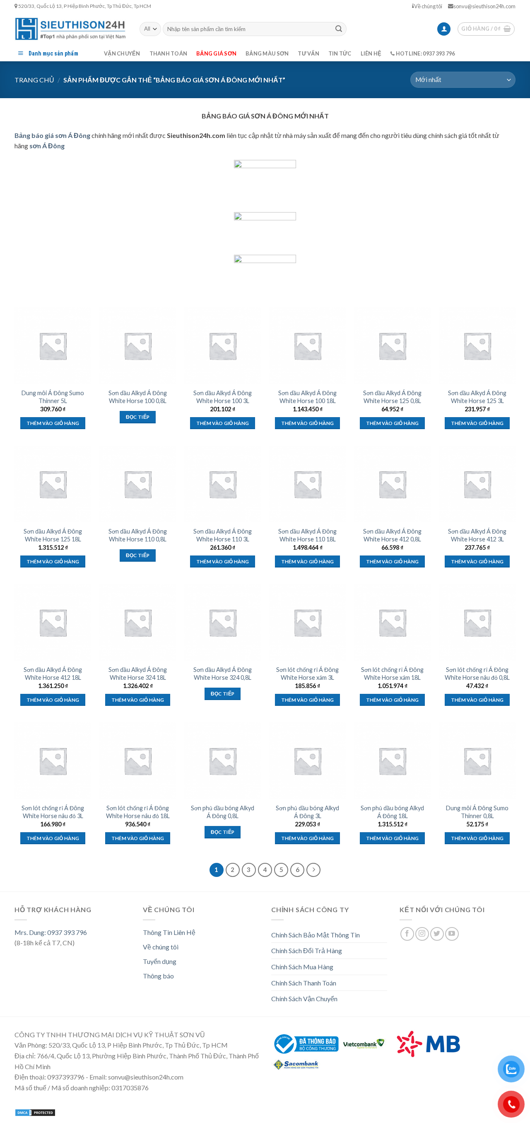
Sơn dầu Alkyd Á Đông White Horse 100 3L (222, 396)
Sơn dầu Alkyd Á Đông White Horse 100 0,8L (137, 396)
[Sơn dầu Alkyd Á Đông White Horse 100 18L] (307, 345)
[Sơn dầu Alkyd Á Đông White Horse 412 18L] (52, 622)
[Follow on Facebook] (407, 934)
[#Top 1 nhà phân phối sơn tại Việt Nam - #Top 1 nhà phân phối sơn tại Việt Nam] (70, 29)
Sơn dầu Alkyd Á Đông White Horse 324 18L (137, 673)
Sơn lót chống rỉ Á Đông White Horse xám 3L (307, 673)
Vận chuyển (122, 53)
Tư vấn (308, 53)
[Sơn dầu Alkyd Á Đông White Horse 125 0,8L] (392, 345)
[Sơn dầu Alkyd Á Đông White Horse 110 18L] (307, 484)
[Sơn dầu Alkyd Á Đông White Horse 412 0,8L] (392, 484)
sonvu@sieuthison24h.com (484, 6)
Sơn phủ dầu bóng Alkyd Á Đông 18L (392, 811)
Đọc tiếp (138, 417)
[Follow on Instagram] (422, 934)
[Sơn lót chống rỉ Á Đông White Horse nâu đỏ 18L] (137, 760)
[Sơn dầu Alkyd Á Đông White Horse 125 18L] (52, 484)
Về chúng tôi (428, 6)
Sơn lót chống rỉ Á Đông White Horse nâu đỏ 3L (53, 811)
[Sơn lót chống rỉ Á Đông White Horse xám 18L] (392, 622)
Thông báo (158, 976)
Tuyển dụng (159, 961)
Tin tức (340, 53)
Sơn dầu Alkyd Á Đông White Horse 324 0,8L (222, 673)
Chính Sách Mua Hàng (302, 967)
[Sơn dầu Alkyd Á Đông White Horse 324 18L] (137, 622)
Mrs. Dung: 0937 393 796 (50, 932)
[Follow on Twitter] (437, 934)
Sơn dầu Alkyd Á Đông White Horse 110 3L (222, 535)
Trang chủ (34, 80)
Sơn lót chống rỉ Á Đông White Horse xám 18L (392, 673)
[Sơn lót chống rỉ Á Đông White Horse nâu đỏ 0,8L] (477, 622)
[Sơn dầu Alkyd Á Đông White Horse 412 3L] (477, 484)
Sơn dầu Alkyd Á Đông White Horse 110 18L (307, 535)
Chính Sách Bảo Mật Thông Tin (315, 935)
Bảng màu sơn (267, 53)
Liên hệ (371, 53)
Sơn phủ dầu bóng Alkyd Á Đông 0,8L (222, 811)
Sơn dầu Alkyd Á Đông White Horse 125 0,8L (392, 396)
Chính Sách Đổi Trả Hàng (306, 950)
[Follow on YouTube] (452, 934)
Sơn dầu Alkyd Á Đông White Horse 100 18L (307, 396)
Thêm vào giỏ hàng (53, 423)
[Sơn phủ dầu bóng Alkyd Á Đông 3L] (307, 760)
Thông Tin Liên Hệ (169, 932)
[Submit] (339, 29)
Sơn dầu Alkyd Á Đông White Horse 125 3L (477, 396)
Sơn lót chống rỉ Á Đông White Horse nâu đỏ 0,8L (477, 673)
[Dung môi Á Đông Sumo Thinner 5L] (52, 345)
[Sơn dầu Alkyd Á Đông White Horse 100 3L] (222, 345)
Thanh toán (168, 53)
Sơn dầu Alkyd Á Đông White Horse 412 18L (53, 673)
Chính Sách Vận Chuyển (304, 998)
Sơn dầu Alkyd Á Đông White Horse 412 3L (477, 535)
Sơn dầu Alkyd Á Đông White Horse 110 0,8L (137, 535)
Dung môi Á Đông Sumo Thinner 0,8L (477, 811)
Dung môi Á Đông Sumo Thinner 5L (53, 396)
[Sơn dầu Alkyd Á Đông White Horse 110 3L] (222, 484)
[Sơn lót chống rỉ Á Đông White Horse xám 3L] (307, 622)
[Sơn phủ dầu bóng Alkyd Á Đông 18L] (392, 760)
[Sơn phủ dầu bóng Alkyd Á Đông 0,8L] (222, 760)
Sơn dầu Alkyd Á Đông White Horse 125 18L (53, 535)
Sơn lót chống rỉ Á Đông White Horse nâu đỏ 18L (138, 811)
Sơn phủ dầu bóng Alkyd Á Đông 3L (307, 811)
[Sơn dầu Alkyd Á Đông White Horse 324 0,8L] (222, 622)
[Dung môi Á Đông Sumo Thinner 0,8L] (477, 760)
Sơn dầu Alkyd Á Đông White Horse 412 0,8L (392, 535)
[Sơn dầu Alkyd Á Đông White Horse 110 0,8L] (137, 484)
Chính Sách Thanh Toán (303, 983)
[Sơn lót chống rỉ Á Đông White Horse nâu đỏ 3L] (52, 760)
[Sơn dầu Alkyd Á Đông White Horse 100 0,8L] (137, 345)
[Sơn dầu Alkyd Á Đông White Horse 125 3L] (477, 345)
